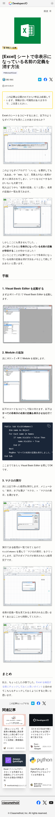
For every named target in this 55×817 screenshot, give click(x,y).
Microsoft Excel (10, 73)
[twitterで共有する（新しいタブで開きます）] (51, 79)
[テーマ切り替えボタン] (52, 3)
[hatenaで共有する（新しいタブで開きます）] (39, 79)
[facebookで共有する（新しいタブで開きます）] (45, 79)
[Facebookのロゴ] (38, 803)
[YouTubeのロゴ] (51, 803)
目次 (46, 11)
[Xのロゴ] (45, 803)
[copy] (48, 426)
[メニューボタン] (4, 3)
